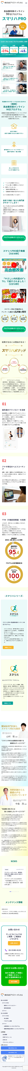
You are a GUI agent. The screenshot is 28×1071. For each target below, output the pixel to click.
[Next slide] (25, 31)
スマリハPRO (5, 1003)
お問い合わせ (14, 943)
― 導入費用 (6, 1018)
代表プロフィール (7, 1037)
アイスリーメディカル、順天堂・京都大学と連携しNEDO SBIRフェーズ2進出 (13, 874)
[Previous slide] (2, 31)
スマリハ (4, 1010)
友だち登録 (14, 981)
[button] (10, 891)
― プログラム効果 (7, 1021)
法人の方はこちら (13, 1052)
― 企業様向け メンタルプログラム (11, 1026)
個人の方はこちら (13, 1048)
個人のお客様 (4, 1000)
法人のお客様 (4, 1013)
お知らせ (5, 1039)
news (6, 869)
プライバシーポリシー (8, 1042)
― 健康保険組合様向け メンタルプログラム (13, 1028)
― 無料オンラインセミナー (9, 1005)
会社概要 (5, 1034)
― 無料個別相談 (7, 1008)
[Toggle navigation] (26, 3)
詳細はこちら (8, 647)
